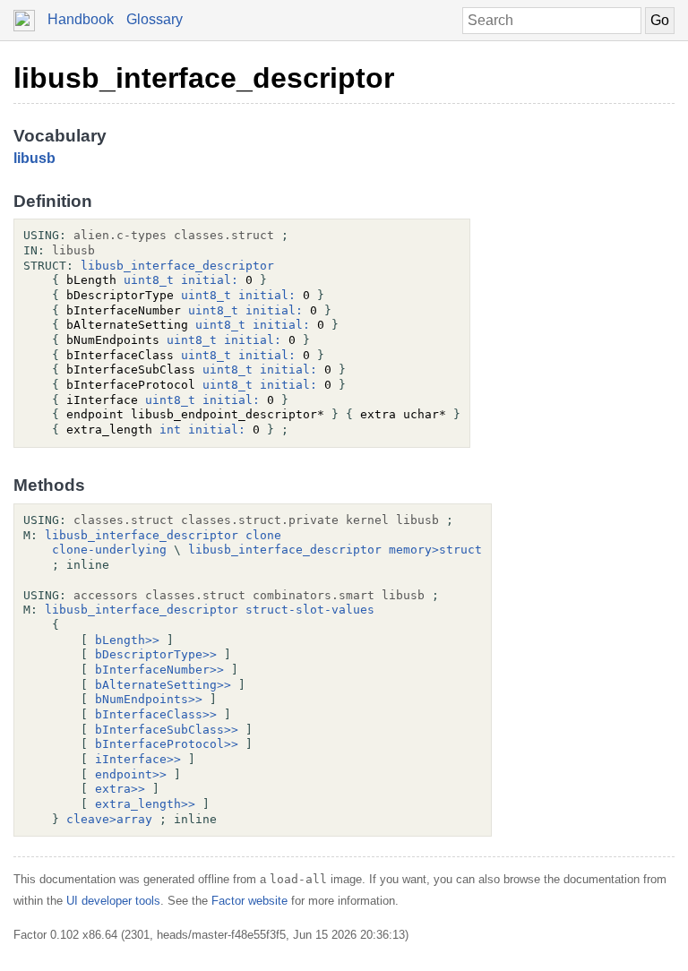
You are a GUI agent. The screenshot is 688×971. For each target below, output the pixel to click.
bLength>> (127, 640)
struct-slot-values (309, 609)
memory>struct (435, 549)
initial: (209, 280)
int (170, 429)
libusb (34, 158)
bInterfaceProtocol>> (166, 744)
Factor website (249, 900)
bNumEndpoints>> (148, 699)
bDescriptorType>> (156, 654)
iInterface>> (138, 759)
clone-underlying (109, 549)
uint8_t (149, 280)
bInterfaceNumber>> (159, 669)
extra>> (120, 788)
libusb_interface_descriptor (203, 78)
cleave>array (109, 819)
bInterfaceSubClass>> (166, 729)
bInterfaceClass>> (156, 714)
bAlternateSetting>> (163, 685)
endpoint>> (131, 774)
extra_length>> (145, 804)
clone (263, 535)
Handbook (80, 19)
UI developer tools (113, 900)
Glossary (154, 19)
